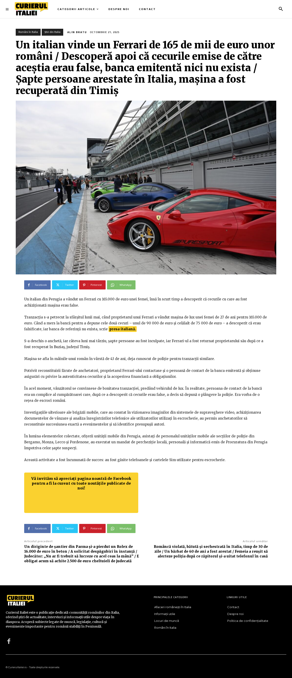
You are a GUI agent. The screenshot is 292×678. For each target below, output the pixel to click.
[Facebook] (9, 641)
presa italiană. (122, 329)
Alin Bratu (77, 32)
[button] (280, 9)
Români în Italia (28, 32)
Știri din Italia (52, 32)
